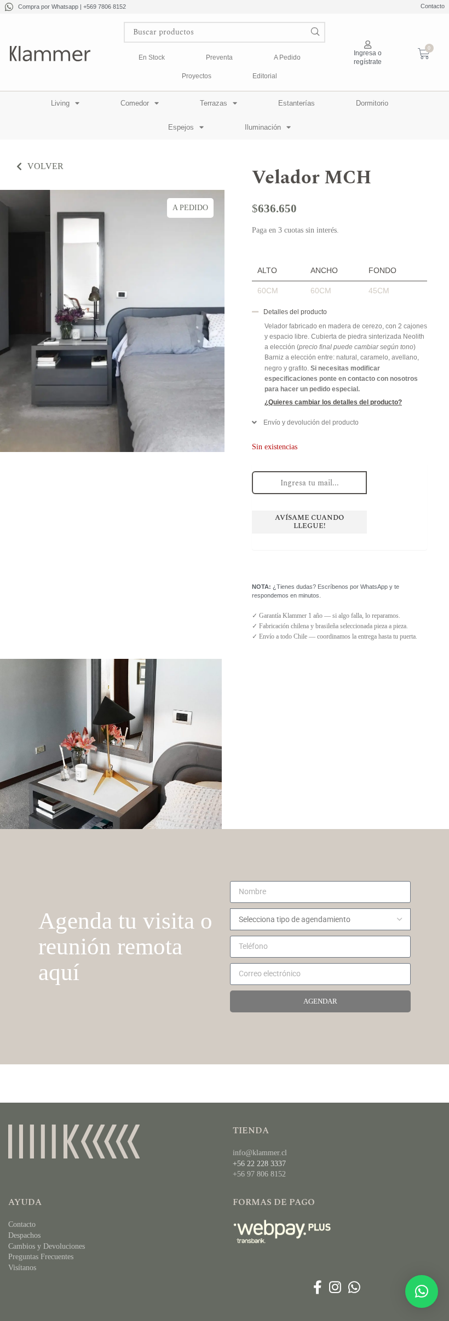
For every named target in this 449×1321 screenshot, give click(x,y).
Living (60, 103)
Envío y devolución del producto (311, 422)
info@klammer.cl (260, 1153)
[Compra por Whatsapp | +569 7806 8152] (9, 6)
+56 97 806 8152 (259, 1174)
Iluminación (263, 127)
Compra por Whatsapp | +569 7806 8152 (72, 6)
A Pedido (287, 57)
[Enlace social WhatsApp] (354, 1288)
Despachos (24, 1235)
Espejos (181, 127)
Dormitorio (372, 103)
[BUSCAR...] (314, 32)
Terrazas (213, 103)
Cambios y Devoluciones (46, 1246)
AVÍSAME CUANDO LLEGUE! (309, 522)
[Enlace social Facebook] (317, 1288)
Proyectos (196, 76)
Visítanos (22, 1268)
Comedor (134, 103)
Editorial (264, 76)
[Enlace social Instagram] (334, 1288)
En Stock (152, 57)
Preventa (219, 57)
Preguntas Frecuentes (40, 1257)
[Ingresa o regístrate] (368, 44)
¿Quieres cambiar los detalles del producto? (333, 402)
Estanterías (296, 103)
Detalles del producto (295, 312)
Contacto (433, 6)
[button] (339, 314)
